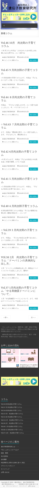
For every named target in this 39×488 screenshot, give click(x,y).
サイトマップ (5, 469)
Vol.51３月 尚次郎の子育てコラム (12, 420)
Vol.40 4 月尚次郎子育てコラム (19, 206)
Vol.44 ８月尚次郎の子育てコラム (18, 98)
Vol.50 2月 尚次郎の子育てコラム (12, 423)
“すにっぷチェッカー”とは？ (10, 450)
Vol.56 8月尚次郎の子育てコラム (11, 404)
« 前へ (6, 317)
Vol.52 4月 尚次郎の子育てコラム (11, 417)
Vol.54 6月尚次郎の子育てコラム (11, 410)
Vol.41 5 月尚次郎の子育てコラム (19, 180)
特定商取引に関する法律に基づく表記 (13, 462)
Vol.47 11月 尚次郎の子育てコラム (12, 433)
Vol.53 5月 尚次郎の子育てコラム (12, 414)
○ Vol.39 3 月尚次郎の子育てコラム (19, 231)
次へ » (33, 317)
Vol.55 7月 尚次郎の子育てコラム (11, 407)
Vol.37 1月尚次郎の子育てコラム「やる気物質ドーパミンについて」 (19, 291)
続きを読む (33, 60)
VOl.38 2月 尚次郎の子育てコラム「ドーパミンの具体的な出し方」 (19, 260)
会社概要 (4, 459)
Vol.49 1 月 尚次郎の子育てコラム (11, 426)
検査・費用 (4, 453)
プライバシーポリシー (8, 466)
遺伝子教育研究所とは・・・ (10, 446)
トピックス (7, 60)
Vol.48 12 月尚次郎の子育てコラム (12, 430)
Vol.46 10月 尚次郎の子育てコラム (18, 44)
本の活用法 (4, 456)
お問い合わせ (5, 472)
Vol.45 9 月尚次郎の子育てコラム (19, 71)
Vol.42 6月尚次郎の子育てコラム (19, 153)
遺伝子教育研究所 (9, 57)
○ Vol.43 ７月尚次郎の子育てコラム (19, 126)
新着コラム (15, 60)
